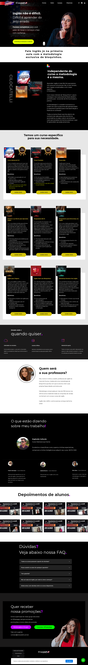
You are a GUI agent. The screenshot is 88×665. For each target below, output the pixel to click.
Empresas (69, 3)
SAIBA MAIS (18, 192)
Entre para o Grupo (21, 627)
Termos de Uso (18, 653)
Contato (59, 3)
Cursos (44, 3)
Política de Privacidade (18, 650)
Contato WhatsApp (44, 627)
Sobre (52, 3)
